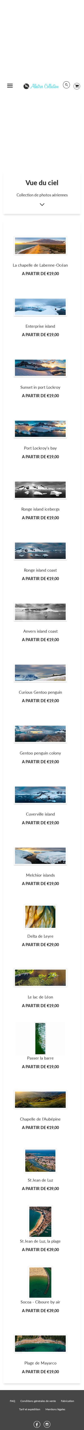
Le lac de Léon (40, 996)
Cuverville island (40, 814)
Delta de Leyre (40, 936)
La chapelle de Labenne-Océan (40, 265)
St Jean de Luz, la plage (40, 1241)
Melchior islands (40, 875)
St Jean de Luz (40, 1180)
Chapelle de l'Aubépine (40, 1118)
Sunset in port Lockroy (40, 387)
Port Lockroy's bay (40, 447)
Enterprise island (40, 326)
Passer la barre (40, 1057)
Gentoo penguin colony (40, 752)
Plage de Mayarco (40, 1362)
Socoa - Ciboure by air (40, 1301)
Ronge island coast (40, 570)
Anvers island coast (40, 631)
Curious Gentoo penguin (40, 692)
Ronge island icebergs (40, 509)
